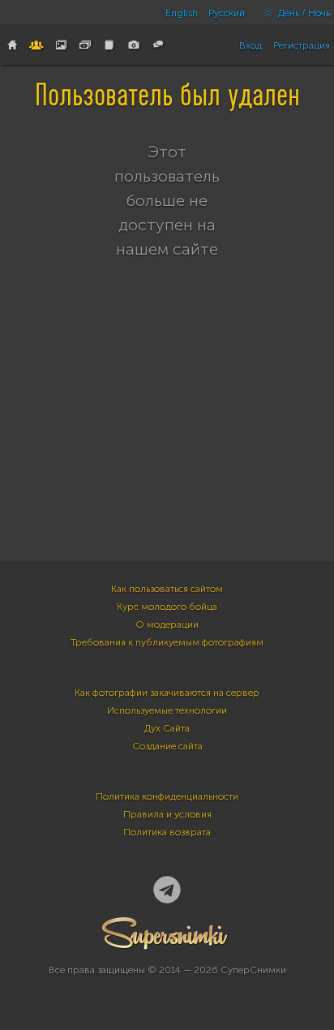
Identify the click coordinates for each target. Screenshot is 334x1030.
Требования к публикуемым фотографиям (167, 642)
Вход (250, 45)
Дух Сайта (167, 728)
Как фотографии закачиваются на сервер (167, 692)
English (181, 13)
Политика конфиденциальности (167, 796)
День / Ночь (303, 13)
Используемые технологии (167, 710)
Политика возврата (167, 832)
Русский (226, 13)
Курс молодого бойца (167, 606)
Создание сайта (167, 746)
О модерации (167, 624)
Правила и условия (167, 814)
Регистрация (301, 45)
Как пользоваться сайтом (167, 588)
